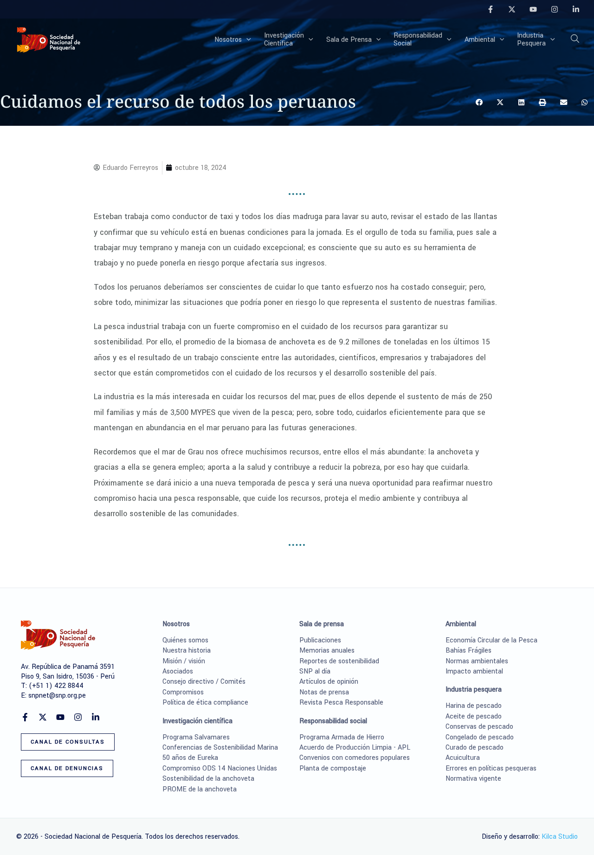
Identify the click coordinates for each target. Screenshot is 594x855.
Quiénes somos (185, 640)
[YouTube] (533, 9)
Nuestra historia (186, 650)
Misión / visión (183, 661)
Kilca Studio (560, 837)
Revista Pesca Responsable (341, 702)
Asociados (177, 671)
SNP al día (314, 671)
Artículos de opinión (328, 682)
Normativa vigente (473, 779)
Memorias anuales (327, 650)
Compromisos (183, 692)
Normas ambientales (477, 661)
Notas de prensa (324, 692)
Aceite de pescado (474, 716)
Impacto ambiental (474, 671)
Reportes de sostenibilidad (339, 661)
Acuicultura (463, 758)
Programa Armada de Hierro (341, 737)
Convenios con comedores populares (354, 758)
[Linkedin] (575, 9)
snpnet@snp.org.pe (57, 695)
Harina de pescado (474, 706)
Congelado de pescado (480, 737)
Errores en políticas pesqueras (491, 768)
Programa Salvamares (196, 737)
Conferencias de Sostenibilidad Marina (220, 747)
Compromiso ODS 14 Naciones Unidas (219, 768)
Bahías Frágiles (468, 650)
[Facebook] (490, 9)
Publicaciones (320, 640)
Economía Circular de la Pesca (491, 640)
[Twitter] (511, 9)
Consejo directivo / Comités (203, 682)
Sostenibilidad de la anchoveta (208, 779)
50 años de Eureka (190, 758)
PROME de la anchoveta (199, 789)
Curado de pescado (475, 747)
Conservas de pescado (479, 727)
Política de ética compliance (205, 702)
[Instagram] (554, 9)
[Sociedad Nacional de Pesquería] (48, 39)
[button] (246, 40)
